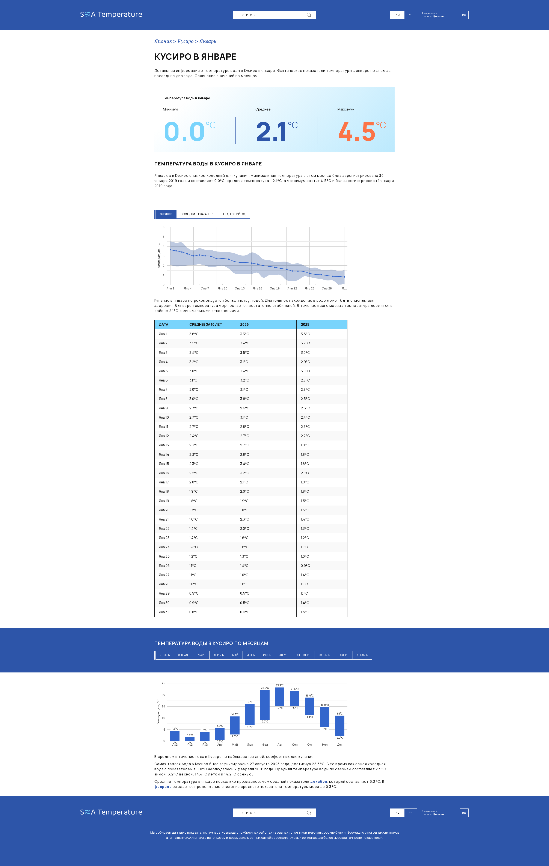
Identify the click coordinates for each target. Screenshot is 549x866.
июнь (251, 655)
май (235, 655)
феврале (163, 786)
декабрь (362, 655)
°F (410, 15)
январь (165, 655)
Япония (163, 41)
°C (398, 15)
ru (464, 813)
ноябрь (343, 655)
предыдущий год (234, 214)
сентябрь (303, 655)
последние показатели (197, 214)
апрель (219, 655)
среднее (166, 214)
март (201, 655)
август (284, 655)
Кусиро (186, 41)
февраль (183, 655)
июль (267, 655)
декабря (318, 781)
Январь (207, 41)
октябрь (324, 655)
